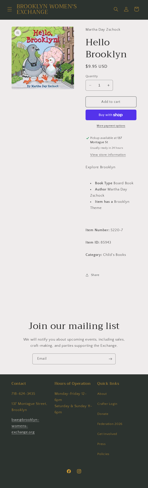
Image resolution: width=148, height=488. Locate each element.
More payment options (111, 125)
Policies (103, 454)
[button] (10, 9)
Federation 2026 (109, 424)
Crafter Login (107, 404)
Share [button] (95, 275)
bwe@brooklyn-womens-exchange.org (25, 426)
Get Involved (107, 434)
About (102, 394)
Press (101, 444)
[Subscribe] (110, 359)
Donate (102, 414)
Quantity (92, 76)
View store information (108, 154)
